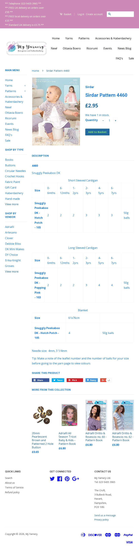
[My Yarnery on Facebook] (59, 478)
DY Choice (11, 255)
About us (10, 482)
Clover (9, 238)
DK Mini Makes (14, 249)
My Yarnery (31, 534)
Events (107, 48)
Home (56, 38)
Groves (9, 266)
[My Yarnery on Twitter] (52, 478)
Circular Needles (15, 171)
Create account (94, 14)
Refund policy (12, 492)
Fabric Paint (12, 182)
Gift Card (10, 187)
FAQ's (119, 58)
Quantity (91, 120)
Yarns (69, 38)
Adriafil (9, 227)
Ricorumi (92, 48)
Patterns (84, 38)
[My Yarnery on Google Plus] (75, 478)
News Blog (124, 48)
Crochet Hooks (14, 176)
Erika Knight (13, 260)
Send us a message (105, 515)
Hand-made (12, 199)
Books (9, 160)
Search (8, 478)
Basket (67, 14)
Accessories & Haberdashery (113, 38)
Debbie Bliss (13, 244)
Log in (80, 14)
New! (54, 48)
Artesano (11, 232)
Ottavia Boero (72, 48)
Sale (131, 58)
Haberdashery (14, 193)
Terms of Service (14, 487)
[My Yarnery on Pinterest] (67, 478)
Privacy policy (101, 519)
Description (40, 155)
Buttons (10, 165)
